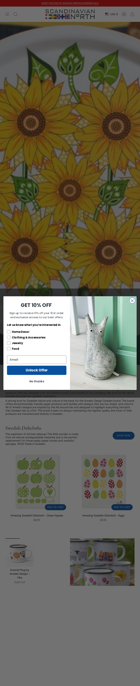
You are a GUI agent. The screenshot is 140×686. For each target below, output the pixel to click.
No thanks (36, 381)
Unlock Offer (37, 370)
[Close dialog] (132, 300)
